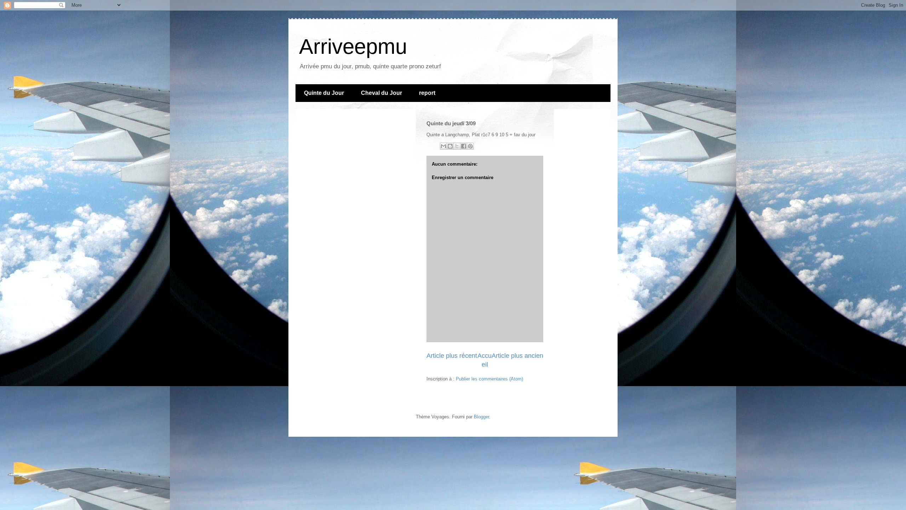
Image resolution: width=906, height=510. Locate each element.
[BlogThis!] (450, 146)
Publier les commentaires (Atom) (489, 379)
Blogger (481, 416)
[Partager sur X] (456, 146)
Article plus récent (451, 355)
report (427, 93)
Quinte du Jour (324, 93)
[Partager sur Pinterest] (470, 146)
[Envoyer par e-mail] (443, 146)
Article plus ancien (517, 355)
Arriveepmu (353, 46)
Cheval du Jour (381, 93)
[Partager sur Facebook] (463, 146)
